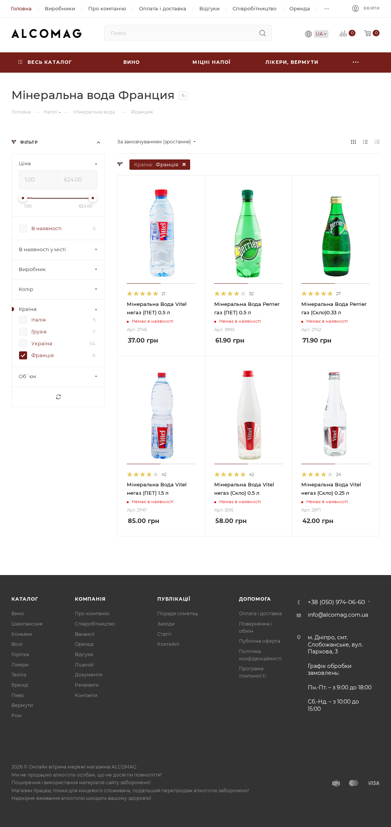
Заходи (165, 624)
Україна (41, 344)
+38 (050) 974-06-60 (336, 602)
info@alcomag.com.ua (338, 614)
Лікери (19, 665)
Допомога (255, 599)
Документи (88, 675)
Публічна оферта (259, 641)
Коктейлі (168, 644)
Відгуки (84, 654)
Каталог (24, 599)
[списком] (365, 142)
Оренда (84, 644)
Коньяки (21, 634)
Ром (16, 715)
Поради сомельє (177, 613)
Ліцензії (84, 665)
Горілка (20, 654)
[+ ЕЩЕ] (356, 62)
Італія (38, 320)
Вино (17, 613)
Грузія (39, 332)
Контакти (86, 695)
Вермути (22, 705)
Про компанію (92, 613)
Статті (164, 634)
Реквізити (87, 685)
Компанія (90, 599)
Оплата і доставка (260, 613)
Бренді (19, 685)
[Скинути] (58, 397)
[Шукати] (262, 33)
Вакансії (84, 634)
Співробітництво (95, 624)
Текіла (18, 675)
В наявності (46, 229)
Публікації (174, 599)
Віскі (17, 644)
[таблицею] (377, 142)
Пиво (17, 695)
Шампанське (27, 624)
